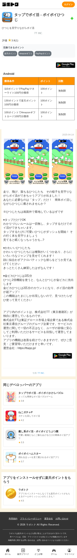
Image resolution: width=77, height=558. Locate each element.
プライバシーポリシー (31, 518)
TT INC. (41, 373)
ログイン (68, 4)
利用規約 (13, 518)
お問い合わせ (62, 518)
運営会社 (48, 518)
